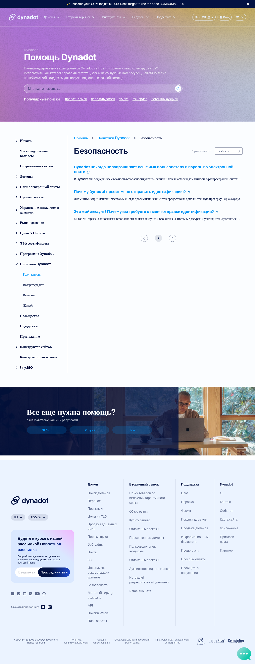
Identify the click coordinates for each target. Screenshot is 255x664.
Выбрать (223, 151)
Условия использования (101, 641)
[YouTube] (37, 593)
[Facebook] (12, 593)
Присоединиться (54, 572)
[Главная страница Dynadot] (23, 17)
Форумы (90, 430)
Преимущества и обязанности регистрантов (172, 641)
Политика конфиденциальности (76, 641)
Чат (48, 430)
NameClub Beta (140, 591)
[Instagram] (18, 593)
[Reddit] (44, 593)
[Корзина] (240, 17)
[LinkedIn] (24, 593)
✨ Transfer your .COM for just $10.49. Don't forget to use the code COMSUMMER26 (125, 4)
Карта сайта (228, 519)
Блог (133, 430)
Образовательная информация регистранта (132, 641)
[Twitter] (30, 593)
